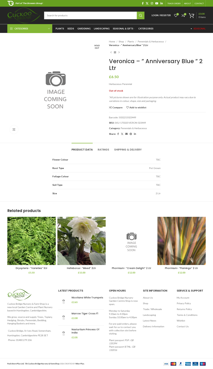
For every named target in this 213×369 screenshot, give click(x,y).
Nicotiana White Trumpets (87, 297)
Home (112, 41)
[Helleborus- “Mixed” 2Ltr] (81, 241)
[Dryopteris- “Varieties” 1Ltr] (31, 241)
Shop (121, 41)
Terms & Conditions (187, 315)
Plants (130, 41)
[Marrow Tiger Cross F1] (63, 317)
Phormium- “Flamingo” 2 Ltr (181, 268)
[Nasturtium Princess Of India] (63, 333)
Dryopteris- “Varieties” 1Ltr (31, 268)
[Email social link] (126, 134)
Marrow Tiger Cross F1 (85, 313)
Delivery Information (153, 326)
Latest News (149, 320)
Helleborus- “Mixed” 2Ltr (81, 268)
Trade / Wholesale (152, 309)
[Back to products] (115, 52)
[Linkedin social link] (161, 3)
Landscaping (149, 315)
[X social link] (147, 3)
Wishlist (181, 320)
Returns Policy (184, 309)
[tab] (82, 148)
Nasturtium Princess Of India (85, 331)
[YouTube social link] (156, 3)
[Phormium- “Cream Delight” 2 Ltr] (131, 241)
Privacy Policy (184, 303)
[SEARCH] (140, 15)
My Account (183, 297)
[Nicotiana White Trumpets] (63, 301)
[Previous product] (111, 52)
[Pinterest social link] (131, 134)
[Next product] (119, 52)
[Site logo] (24, 15)
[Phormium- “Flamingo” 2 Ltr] (181, 241)
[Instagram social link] (152, 3)
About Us (148, 297)
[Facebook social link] (143, 3)
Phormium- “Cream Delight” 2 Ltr (131, 268)
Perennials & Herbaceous (151, 41)
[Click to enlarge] (14, 129)
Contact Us (183, 326)
